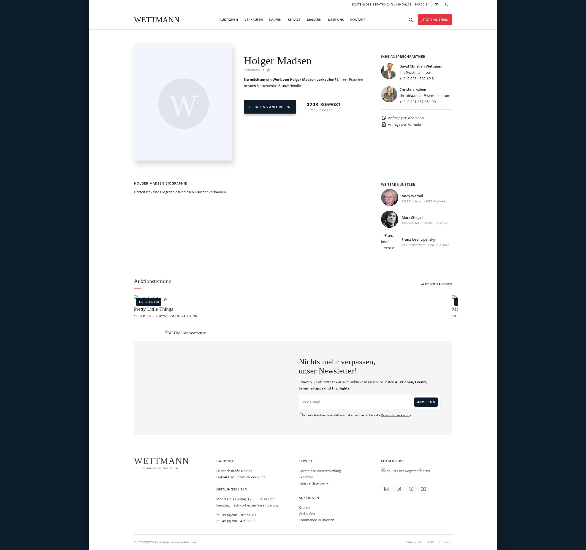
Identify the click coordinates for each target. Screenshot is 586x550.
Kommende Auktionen (316, 519)
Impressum (446, 542)
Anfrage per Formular (405, 124)
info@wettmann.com (415, 72)
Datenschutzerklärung (396, 415)
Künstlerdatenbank (313, 483)
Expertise (306, 477)
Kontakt (357, 19)
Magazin (314, 19)
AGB (431, 542)
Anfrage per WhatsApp (406, 117)
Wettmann (157, 19)
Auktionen (229, 19)
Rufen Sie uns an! (324, 106)
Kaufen (275, 19)
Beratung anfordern (270, 107)
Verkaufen (253, 19)
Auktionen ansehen (436, 284)
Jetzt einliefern (434, 19)
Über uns (336, 19)
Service (294, 19)
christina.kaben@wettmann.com (424, 95)
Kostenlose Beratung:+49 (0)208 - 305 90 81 (390, 4)
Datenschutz (414, 542)
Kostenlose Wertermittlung (320, 470)
